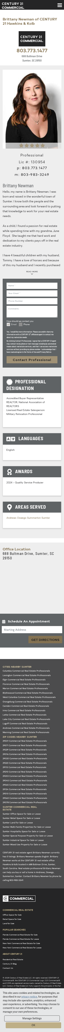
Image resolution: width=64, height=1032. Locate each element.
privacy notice (29, 996)
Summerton (34, 518)
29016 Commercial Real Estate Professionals (25, 754)
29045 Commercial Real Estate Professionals (25, 780)
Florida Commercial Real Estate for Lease (21, 939)
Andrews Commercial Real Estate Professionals (26, 728)
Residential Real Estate (13, 959)
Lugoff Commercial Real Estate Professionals (25, 723)
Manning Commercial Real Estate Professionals (26, 732)
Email (14, 325)
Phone (26, 325)
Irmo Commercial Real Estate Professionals (24, 710)
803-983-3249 (35, 174)
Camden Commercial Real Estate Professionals (26, 706)
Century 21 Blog (10, 963)
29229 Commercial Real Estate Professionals (25, 749)
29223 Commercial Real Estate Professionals (25, 763)
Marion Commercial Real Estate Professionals (25, 688)
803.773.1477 (32, 50)
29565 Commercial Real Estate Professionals (25, 784)
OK (33, 1025)
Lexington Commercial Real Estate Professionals (27, 675)
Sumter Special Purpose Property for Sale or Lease (28, 835)
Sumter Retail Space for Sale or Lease (21, 818)
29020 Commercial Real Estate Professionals (25, 758)
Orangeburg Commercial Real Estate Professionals (27, 701)
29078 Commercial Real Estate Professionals (25, 802)
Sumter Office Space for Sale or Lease (22, 813)
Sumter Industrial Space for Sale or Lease (23, 840)
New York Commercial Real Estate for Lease (22, 947)
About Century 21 (12, 954)
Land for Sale (8, 923)
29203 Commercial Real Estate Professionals (25, 776)
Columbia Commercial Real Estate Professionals (26, 670)
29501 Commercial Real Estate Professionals (25, 740)
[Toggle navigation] (60, 3)
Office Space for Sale (12, 915)
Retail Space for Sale (12, 919)
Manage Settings (32, 1018)
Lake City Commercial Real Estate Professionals (26, 719)
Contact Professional (32, 359)
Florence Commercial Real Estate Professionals (26, 684)
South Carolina (10, 868)
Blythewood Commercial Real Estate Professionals (28, 692)
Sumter (45, 518)
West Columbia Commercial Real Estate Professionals (29, 697)
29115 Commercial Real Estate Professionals (24, 767)
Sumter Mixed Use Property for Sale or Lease (25, 844)
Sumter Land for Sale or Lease (18, 822)
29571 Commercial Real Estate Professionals (24, 745)
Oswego (22, 518)
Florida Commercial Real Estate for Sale (20, 934)
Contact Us (8, 968)
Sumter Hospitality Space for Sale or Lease (24, 831)
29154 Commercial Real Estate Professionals (25, 789)
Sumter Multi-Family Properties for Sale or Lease (27, 827)
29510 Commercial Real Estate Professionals (25, 793)
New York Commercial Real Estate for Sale (21, 943)
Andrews (11, 518)
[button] (32, 622)
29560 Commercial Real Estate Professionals (25, 798)
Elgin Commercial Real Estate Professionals (24, 679)
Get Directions (45, 639)
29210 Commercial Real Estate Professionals (25, 771)
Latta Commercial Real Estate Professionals (24, 714)
